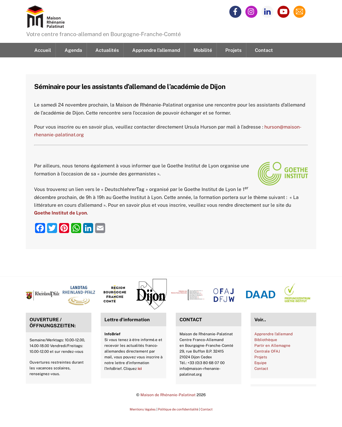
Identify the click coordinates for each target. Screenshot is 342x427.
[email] (300, 11)
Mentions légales (143, 409)
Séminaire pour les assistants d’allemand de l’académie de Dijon (129, 86)
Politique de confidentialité (178, 409)
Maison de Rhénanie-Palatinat (168, 394)
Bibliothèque (265, 340)
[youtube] (284, 11)
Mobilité (203, 50)
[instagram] (252, 11)
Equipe (260, 363)
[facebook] (236, 11)
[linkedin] (268, 11)
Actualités (107, 50)
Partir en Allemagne (272, 345)
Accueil (42, 50)
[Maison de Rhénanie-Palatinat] (45, 25)
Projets (233, 50)
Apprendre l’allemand (156, 50)
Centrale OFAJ (267, 351)
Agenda (73, 50)
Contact (264, 50)
